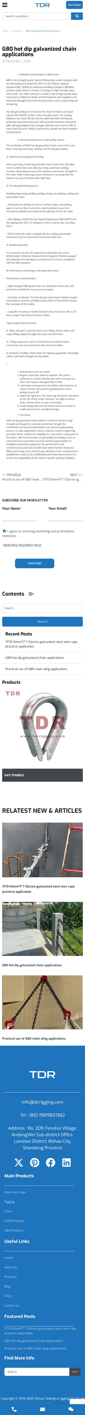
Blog (7, 1286)
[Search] (77, 16)
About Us (10, 1267)
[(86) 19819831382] (14, 1409)
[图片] (71, 1409)
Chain (8, 1211)
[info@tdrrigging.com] (42, 1409)
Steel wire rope (15, 1192)
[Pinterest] (34, 1162)
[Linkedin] (66, 1162)
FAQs (8, 1296)
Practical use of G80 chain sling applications (36, 669)
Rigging (9, 1202)
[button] (31, 594)
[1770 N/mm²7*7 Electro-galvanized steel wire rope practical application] (42, 850)
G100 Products (14, 1221)
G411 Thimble (14, 775)
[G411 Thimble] (42, 728)
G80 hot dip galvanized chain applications (34, 658)
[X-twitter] (19, 1162)
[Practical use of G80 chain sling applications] (42, 1002)
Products (10, 1277)
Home (8, 1258)
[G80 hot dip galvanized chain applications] (42, 929)
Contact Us (11, 1306)
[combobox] (36, 16)
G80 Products (14, 1230)
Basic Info (17, 31)
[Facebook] (50, 1162)
